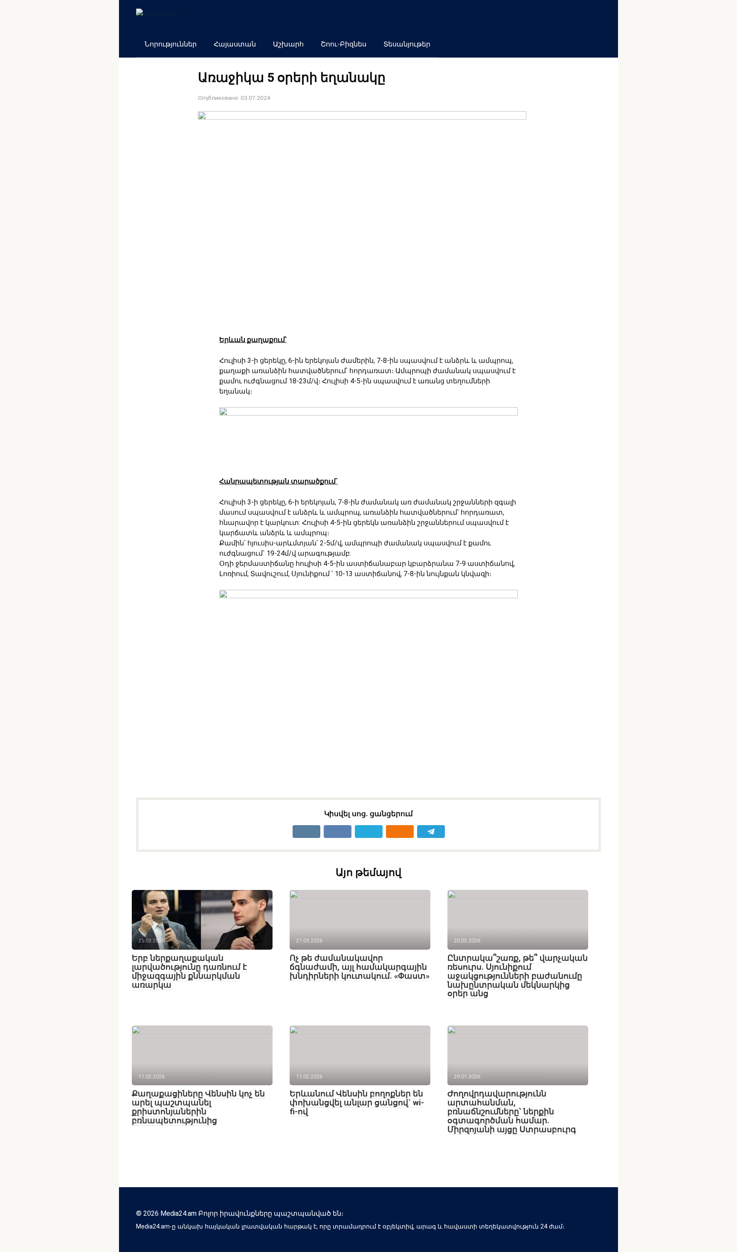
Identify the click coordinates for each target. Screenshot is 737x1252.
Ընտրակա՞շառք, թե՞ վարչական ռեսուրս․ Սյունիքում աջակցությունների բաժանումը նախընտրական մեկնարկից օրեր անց (517, 976)
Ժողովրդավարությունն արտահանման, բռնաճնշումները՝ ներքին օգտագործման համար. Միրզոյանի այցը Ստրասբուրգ (511, 1111)
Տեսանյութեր (406, 44)
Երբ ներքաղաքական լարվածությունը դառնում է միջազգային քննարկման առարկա (189, 971)
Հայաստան (235, 44)
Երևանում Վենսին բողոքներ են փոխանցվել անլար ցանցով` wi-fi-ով (357, 1102)
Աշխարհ (288, 44)
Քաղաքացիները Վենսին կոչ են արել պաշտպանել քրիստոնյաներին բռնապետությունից (198, 1107)
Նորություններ (171, 44)
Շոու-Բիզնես (343, 44)
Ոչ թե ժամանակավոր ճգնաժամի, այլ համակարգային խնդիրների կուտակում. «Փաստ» (359, 967)
